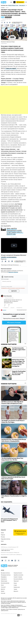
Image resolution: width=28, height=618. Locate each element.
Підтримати (20, 2)
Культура (3, 593)
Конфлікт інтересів (18, 577)
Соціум (15, 583)
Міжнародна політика (5, 575)
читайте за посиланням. (9, 257)
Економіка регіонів (5, 583)
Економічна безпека (18, 579)
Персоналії (16, 581)
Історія (15, 585)
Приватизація (4, 581)
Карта (2, 541)
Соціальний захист (18, 572)
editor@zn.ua (19, 554)
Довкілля (3, 589)
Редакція (3, 534)
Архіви (2, 532)
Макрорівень (4, 577)
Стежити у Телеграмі (15, 322)
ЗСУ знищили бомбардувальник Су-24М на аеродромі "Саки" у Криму (9, 520)
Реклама (3, 536)
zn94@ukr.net (16, 552)
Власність (16, 591)
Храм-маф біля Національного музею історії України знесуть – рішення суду (15, 231)
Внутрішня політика (5, 572)
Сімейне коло (17, 587)
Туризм (15, 589)
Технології (3, 587)
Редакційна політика (5, 539)
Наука (2, 585)
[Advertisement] (14, 100)
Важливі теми (4, 5)
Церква (2, 591)
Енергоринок (4, 579)
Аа (14, 2)
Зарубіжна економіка (18, 575)
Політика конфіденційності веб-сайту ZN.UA (9, 613)
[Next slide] (26, 5)
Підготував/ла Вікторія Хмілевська (10, 265)
